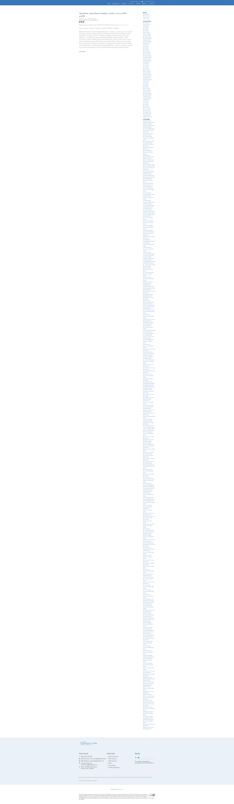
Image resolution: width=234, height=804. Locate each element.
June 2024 (146, 65)
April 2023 (146, 87)
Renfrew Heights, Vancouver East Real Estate (148, 537)
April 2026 (146, 30)
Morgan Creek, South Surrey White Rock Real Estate (149, 466)
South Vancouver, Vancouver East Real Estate (148, 607)
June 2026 (146, 27)
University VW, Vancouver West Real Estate (148, 648)
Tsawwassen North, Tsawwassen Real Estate (148, 643)
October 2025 (146, 40)
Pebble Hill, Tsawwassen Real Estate (147, 510)
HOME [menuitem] (109, 3)
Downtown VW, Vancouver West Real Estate (148, 279)
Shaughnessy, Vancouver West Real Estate (148, 571)
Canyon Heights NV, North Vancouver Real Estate (148, 190)
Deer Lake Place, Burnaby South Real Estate (148, 269)
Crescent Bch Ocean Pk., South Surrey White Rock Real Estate (149, 265)
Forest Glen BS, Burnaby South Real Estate (148, 327)
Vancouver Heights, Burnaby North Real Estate (148, 665)
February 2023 (147, 90)
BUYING (124, 3)
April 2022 (146, 105)
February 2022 (147, 109)
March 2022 (146, 107)
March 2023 (146, 88)
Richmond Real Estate (148, 543)
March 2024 (146, 69)
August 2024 (146, 62)
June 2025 (146, 46)
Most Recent (146, 23)
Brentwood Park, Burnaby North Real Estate (148, 152)
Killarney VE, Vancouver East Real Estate (148, 402)
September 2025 (147, 41)
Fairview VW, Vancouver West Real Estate (148, 316)
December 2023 (147, 74)
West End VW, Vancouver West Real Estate (148, 688)
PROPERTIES (115, 3)
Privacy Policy (111, 765)
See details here (124, 25)
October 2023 (146, 77)
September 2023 (147, 79)
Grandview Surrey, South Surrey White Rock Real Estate (148, 357)
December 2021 (147, 112)
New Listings (146, 15)
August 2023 (146, 80)
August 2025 (146, 43)
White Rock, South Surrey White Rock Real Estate (149, 709)
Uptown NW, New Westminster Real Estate (147, 660)
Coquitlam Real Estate (148, 255)
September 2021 (147, 116)
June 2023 (146, 84)
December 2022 (147, 93)
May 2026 (145, 29)
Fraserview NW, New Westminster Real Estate (148, 341)
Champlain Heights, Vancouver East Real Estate (148, 227)
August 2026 (146, 24)
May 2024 (145, 66)
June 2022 (146, 102)
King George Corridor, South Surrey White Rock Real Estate (148, 407)
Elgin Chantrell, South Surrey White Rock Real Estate (149, 312)
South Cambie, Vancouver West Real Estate (148, 587)
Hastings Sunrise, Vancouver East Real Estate (148, 376)
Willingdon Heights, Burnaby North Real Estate (148, 713)
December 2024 (147, 55)
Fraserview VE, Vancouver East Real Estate (148, 346)
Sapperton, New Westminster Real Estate (147, 557)
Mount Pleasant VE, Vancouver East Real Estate (148, 471)
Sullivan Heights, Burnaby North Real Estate (148, 624)
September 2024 (147, 60)
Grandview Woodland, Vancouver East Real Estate (149, 362)
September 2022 (147, 98)
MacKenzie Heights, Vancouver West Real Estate (148, 433)
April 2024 (146, 68)
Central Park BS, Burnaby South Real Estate (148, 218)
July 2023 (145, 82)
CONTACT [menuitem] (151, 3)
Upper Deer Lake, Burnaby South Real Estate (148, 652)
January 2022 (146, 110)
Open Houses (146, 17)
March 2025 (146, 51)
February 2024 (147, 71)
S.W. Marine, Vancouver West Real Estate (148, 552)
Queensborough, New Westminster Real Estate (148, 526)
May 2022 (145, 104)
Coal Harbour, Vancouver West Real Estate (148, 244)
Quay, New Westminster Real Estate (147, 521)
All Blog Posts (146, 14)
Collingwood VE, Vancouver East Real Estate (148, 249)
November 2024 (147, 57)
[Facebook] (136, 758)
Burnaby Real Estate (148, 183)
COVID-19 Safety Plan (114, 767)
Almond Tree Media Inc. (148, 763)
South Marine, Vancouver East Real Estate (148, 596)
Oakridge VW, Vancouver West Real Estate (148, 494)
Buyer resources (112, 758)
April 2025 (146, 49)
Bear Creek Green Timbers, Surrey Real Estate (148, 138)
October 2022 (146, 96)
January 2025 (146, 54)
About (110, 763)
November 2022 (147, 95)
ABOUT (144, 3)
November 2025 (147, 38)
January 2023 (146, 91)
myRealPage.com (119, 789)
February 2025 (147, 52)
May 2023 (145, 85)
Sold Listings (146, 18)
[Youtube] (139, 758)
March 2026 (146, 32)
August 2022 (146, 99)
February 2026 (147, 34)
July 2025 (145, 44)
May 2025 (145, 48)
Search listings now (113, 756)
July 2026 (145, 26)
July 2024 (145, 63)
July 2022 (145, 101)
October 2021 (146, 115)
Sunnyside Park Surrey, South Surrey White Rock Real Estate (149, 632)
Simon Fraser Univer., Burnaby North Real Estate (148, 579)
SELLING (131, 3)
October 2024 (146, 59)
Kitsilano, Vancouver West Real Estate (91, 20)
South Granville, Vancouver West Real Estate (148, 591)
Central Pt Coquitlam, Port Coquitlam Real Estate (148, 222)
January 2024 (146, 73)
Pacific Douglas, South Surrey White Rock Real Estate (149, 502)
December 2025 (147, 37)
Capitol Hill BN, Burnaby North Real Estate (148, 197)
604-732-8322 (149, 1)
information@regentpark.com (135, 1)
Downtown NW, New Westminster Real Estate (148, 274)
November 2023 (147, 76)
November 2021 (147, 113)
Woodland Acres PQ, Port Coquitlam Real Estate (148, 721)
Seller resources (112, 761)
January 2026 (146, 35)
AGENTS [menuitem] (138, 3)
